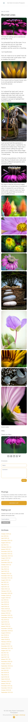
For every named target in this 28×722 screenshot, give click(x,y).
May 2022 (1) (5, 569)
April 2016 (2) (5, 677)
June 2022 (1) (5, 567)
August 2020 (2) (5, 598)
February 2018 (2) (6, 642)
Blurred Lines (8, 15)
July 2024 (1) (4, 545)
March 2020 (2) (5, 609)
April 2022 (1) (5, 571)
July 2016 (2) (4, 670)
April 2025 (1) (5, 538)
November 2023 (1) (6, 554)
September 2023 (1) (7, 556)
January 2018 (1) (5, 644)
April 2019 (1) (5, 622)
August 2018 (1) (5, 633)
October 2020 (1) (6, 595)
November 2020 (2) (6, 593)
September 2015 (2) (7, 692)
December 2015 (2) (6, 686)
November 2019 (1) (6, 615)
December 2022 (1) (6, 562)
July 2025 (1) (4, 536)
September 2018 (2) (7, 631)
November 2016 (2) (6, 661)
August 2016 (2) (5, 668)
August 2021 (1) (5, 580)
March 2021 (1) (5, 589)
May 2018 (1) (5, 637)
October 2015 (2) (6, 690)
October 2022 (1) (6, 565)
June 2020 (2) (5, 602)
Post (24, 480)
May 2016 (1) (5, 675)
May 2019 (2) (5, 620)
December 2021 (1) (6, 576)
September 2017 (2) (7, 648)
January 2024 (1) (5, 549)
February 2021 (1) (6, 591)
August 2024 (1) (5, 543)
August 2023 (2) (5, 558)
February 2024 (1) (6, 547)
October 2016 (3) (6, 664)
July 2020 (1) (4, 600)
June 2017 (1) (5, 655)
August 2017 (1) (5, 650)
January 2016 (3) (5, 683)
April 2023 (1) (5, 560)
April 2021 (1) (5, 587)
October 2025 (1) (6, 534)
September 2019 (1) (7, 617)
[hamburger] (4, 3)
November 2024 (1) (6, 540)
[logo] (16, 3)
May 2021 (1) (5, 584)
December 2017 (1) (6, 646)
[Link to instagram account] (14, 717)
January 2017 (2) (5, 659)
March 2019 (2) (5, 624)
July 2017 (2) (4, 653)
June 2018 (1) (5, 635)
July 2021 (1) (4, 582)
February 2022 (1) (6, 573)
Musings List (14, 503)
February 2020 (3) (6, 611)
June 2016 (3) (5, 672)
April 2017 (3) (5, 657)
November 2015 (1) (6, 688)
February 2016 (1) (6, 681)
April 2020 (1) (5, 606)
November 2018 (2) (6, 628)
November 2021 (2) (6, 578)
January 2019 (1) (5, 626)
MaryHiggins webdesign (18, 715)
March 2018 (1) (5, 639)
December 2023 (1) (6, 551)
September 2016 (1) (7, 666)
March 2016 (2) (5, 679)
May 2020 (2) (5, 604)
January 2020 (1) (5, 613)
